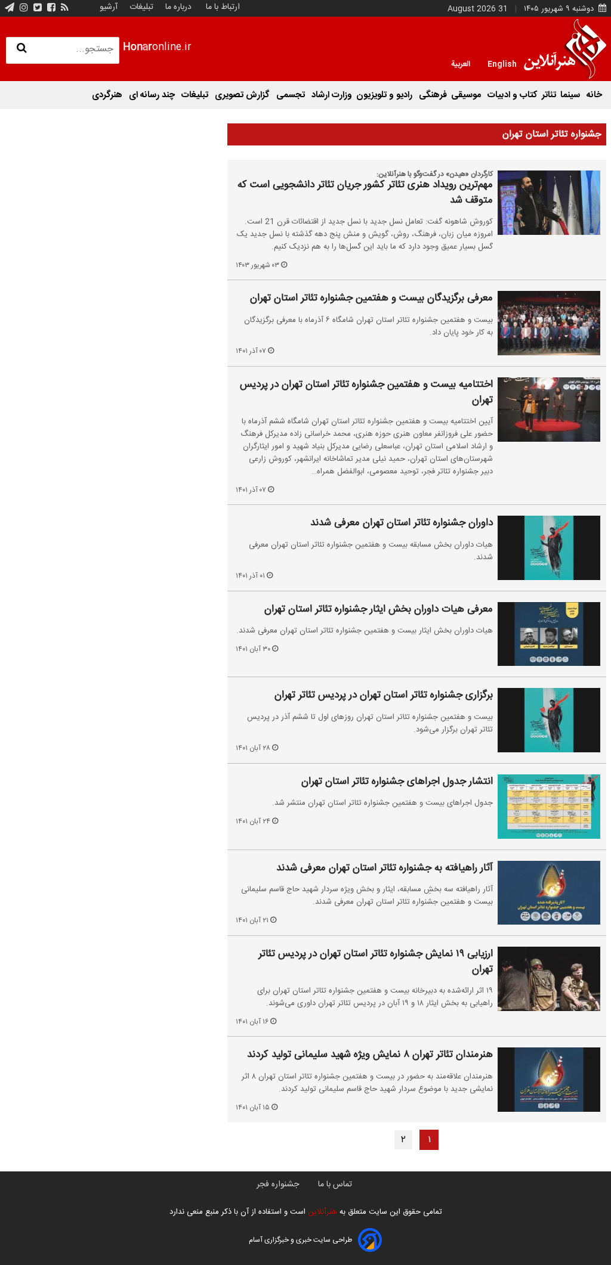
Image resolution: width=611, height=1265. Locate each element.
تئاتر (549, 95)
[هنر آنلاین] (565, 49)
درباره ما (178, 7)
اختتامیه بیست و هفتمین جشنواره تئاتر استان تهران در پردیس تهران (366, 392)
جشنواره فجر (278, 1184)
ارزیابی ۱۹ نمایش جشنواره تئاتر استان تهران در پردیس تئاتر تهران (375, 962)
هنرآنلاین (321, 1212)
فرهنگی (433, 95)
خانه (594, 95)
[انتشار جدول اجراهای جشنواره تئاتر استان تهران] (549, 806)
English (502, 63)
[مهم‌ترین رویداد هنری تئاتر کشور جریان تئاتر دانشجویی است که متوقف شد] (549, 202)
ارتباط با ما (222, 7)
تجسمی (291, 95)
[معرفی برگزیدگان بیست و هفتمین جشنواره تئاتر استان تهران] (549, 323)
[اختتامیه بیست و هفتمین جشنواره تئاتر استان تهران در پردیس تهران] (549, 409)
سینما (571, 95)
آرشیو (109, 7)
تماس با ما (335, 1184)
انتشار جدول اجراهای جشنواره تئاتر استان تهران (397, 782)
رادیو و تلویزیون (385, 95)
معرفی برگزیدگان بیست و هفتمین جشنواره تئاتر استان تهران (371, 298)
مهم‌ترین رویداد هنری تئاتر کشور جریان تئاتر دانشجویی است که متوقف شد (365, 193)
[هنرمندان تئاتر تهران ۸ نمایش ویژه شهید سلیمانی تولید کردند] (549, 1079)
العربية (460, 63)
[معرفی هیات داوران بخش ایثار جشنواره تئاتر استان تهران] (549, 634)
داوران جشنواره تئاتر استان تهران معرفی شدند (401, 523)
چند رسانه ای (153, 95)
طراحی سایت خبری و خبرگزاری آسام (300, 1240)
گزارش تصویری (243, 95)
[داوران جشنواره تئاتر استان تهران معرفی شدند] (549, 548)
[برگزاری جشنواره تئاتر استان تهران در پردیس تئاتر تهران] (549, 720)
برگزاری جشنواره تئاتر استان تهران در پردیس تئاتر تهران (383, 695)
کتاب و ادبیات (512, 95)
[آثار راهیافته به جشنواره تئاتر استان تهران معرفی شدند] (549, 893)
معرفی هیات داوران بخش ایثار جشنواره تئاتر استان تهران (378, 610)
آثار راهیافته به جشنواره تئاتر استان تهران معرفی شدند (384, 868)
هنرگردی (108, 95)
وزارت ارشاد (331, 95)
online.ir (157, 47)
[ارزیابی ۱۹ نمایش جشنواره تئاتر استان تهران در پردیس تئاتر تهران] (549, 979)
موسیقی (467, 95)
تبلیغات (140, 7)
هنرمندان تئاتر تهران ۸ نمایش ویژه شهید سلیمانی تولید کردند (370, 1055)
